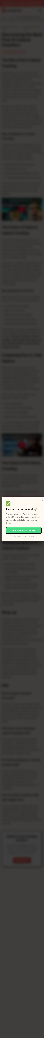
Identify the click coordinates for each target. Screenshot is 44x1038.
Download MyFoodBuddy (23, 530)
